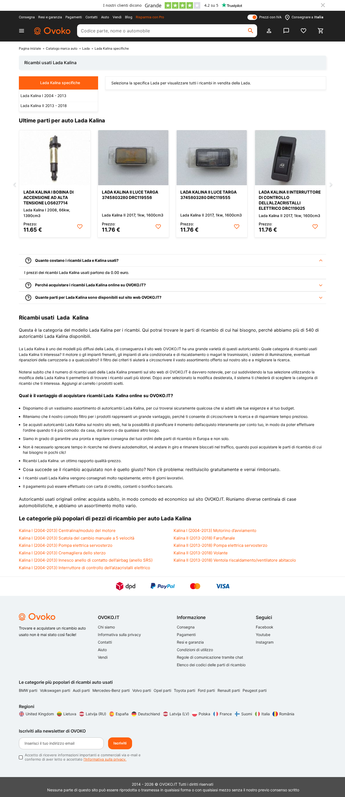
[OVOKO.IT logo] (51, 30)
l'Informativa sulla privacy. (105, 759)
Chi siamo (106, 627)
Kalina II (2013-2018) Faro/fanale (204, 538)
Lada (86, 48)
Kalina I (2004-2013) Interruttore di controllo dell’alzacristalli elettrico (84, 567)
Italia (265, 714)
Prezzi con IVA (270, 17)
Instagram (265, 642)
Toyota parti (185, 690)
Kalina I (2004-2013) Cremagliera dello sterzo (62, 552)
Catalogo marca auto (61, 48)
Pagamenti (73, 17)
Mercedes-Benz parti (111, 690)
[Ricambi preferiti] (303, 30)
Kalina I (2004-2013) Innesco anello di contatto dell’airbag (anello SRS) (86, 560)
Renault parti (229, 690)
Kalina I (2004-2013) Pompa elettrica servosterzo (65, 545)
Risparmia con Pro (150, 17)
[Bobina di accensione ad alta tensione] (55, 157)
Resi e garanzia (50, 17)
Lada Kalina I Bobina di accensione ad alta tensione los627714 (48, 197)
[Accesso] (269, 30)
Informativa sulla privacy (119, 634)
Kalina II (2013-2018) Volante (201, 552)
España (122, 714)
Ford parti (207, 690)
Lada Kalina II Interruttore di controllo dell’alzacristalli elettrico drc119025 (290, 200)
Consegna (27, 17)
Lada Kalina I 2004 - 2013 (43, 95)
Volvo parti (142, 690)
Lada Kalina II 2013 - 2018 (43, 105)
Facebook (264, 627)
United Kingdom (40, 714)
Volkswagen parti (55, 690)
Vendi (117, 17)
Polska (204, 714)
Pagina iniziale (30, 48)
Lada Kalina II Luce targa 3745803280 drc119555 (208, 195)
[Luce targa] (133, 157)
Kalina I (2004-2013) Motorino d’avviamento (215, 530)
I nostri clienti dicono (122, 5)
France (226, 714)
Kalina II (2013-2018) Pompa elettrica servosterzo (220, 545)
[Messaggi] (286, 30)
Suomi (246, 714)
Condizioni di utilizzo (195, 649)
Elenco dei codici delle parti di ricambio (211, 664)
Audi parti (82, 690)
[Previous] (14, 185)
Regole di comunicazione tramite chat (210, 657)
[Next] (330, 185)
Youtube (263, 634)
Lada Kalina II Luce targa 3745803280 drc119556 (130, 195)
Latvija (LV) (179, 714)
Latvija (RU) (96, 714)
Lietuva (69, 714)
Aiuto (105, 17)
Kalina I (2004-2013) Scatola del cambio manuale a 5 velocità (76, 538)
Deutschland (149, 714)
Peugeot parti (255, 690)
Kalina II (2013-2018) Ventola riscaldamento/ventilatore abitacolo (235, 560)
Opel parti (163, 690)
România (286, 714)
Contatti (91, 17)
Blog (128, 17)
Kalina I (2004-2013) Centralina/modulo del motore (67, 530)
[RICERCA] (250, 30)
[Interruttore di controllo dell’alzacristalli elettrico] (290, 157)
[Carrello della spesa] (320, 30)
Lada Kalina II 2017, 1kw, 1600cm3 (132, 215)
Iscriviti (120, 743)
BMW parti (28, 690)
